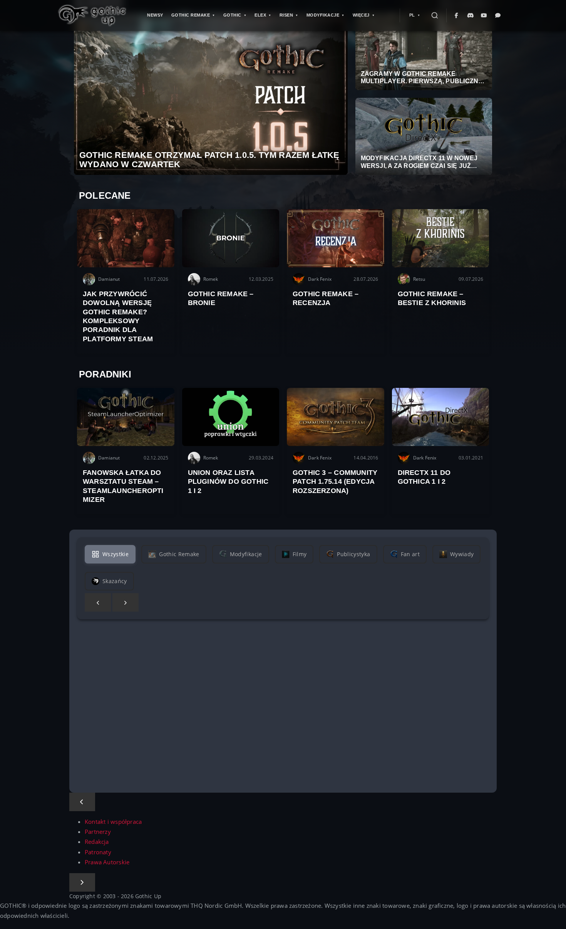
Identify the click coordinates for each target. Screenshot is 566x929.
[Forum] (498, 15)
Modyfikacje (323, 15)
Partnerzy (98, 832)
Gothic (232, 15)
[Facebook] (456, 15)
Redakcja (97, 842)
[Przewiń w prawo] (125, 602)
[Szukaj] (435, 15)
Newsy (155, 15)
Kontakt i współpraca (113, 822)
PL (412, 15)
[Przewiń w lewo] (98, 602)
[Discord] (470, 15)
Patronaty (98, 852)
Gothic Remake (190, 15)
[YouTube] (484, 15)
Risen (286, 15)
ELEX (260, 15)
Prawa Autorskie (107, 862)
